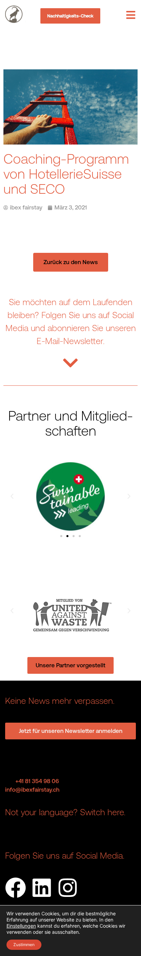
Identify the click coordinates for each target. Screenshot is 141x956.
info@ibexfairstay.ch (32, 789)
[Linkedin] (41, 887)
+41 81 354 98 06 (37, 781)
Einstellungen (21, 926)
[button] (12, 496)
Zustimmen (24, 944)
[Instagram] (67, 887)
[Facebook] (15, 887)
